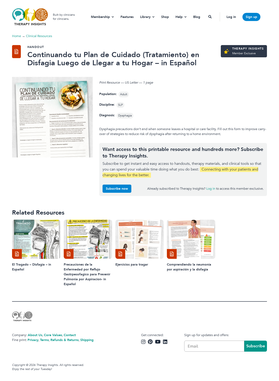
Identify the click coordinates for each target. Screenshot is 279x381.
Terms (44, 340)
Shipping (87, 340)
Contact (70, 335)
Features (127, 17)
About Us (35, 335)
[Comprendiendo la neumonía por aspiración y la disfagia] (191, 239)
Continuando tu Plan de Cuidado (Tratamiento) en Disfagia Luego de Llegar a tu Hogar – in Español (113, 59)
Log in (231, 17)
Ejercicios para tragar (131, 264)
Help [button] (179, 17)
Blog (196, 17)
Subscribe (255, 346)
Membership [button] (100, 17)
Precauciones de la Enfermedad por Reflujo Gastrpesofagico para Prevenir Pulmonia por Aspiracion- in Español (87, 274)
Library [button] (145, 17)
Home (16, 36)
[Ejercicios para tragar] (139, 239)
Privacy (33, 340)
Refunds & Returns (64, 340)
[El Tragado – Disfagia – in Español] (36, 239)
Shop (165, 17)
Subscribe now (117, 188)
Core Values (53, 335)
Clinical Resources (39, 36)
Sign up (251, 17)
